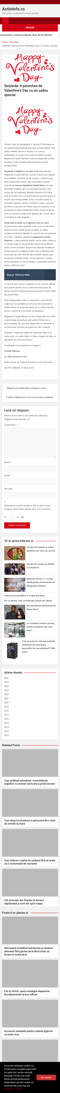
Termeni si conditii (13, 1089)
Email (7, 475)
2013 (6, 731)
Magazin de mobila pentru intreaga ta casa (26, 388)
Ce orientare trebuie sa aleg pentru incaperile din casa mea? (40, 627)
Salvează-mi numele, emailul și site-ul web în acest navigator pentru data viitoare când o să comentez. (27, 507)
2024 (6, 686)
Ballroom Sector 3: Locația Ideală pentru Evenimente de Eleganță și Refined (41, 582)
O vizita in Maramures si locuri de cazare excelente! (29, 397)
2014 (6, 727)
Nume (7, 462)
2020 (6, 702)
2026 (6, 678)
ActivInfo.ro (13, 9)
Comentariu (10, 425)
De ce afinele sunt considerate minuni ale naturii (28, 600)
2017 (6, 715)
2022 (6, 694)
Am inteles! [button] (46, 1077)
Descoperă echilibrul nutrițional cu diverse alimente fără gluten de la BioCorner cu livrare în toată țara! (28, 951)
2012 (6, 735)
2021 (6, 698)
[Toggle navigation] (12, 20)
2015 (6, 723)
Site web (8, 489)
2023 (6, 690)
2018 (6, 711)
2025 (6, 682)
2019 (6, 706)
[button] (22, 1089)
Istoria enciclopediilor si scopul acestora (24, 595)
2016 (6, 719)
